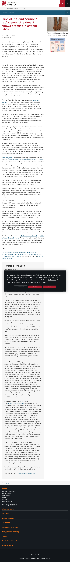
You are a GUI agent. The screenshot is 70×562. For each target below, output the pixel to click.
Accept (49, 286)
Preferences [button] (42, 282)
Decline (35, 286)
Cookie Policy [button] (52, 280)
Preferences (21, 286)
